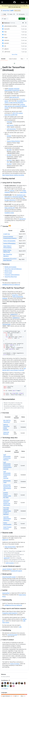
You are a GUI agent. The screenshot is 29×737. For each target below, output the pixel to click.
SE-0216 (9, 155)
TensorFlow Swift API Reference (13, 269)
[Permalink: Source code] (1, 533)
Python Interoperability (9, 240)
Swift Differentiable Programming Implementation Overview (7, 466)
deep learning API (14, 97)
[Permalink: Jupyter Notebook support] (1, 566)
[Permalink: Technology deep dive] (1, 438)
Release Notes (8, 270)
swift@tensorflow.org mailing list (11, 284)
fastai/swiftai (5, 593)
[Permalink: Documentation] (1, 399)
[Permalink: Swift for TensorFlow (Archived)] (1, 69)
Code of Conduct (14, 663)
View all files (14, 54)
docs (5, 34)
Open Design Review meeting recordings (13, 175)
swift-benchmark (11, 129)
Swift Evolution (10, 563)
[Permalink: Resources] (1, 264)
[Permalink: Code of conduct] (1, 640)
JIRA (20, 627)
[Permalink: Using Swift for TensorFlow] (1, 183)
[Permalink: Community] (1, 600)
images (5, 37)
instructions (22, 218)
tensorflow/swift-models (8, 577)
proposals (6, 43)
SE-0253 (9, 164)
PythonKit (9, 121)
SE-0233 (9, 160)
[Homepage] (14, 2)
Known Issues (8, 272)
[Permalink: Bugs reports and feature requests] (1, 608)
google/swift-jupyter (16, 570)
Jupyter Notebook (7, 569)
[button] (25, 331)
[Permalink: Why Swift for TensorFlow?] (1, 288)
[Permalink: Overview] (1, 413)
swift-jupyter (10, 125)
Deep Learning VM (9, 207)
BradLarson (7, 22)
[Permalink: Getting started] (1, 178)
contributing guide (12, 634)
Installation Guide (9, 212)
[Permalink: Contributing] (1, 630)
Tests (5, 31)
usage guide (23, 192)
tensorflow (6, 10)
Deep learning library (10, 546)
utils (5, 46)
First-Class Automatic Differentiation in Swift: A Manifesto (7, 511)
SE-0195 (9, 149)
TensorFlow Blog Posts (11, 276)
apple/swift (5, 539)
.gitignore (6, 48)
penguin (9, 136)
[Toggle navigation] (2, 2)
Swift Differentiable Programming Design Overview (7, 475)
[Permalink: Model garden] (1, 574)
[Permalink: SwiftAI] (1, 590)
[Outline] (27, 59)
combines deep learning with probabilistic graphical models (16, 106)
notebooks (6, 40)
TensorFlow (15, 295)
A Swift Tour (6, 234)
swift (11, 10)
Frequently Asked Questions (12, 274)
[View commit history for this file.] (26, 23)
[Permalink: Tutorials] (1, 226)
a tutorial (11, 190)
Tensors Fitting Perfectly (13, 141)
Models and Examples (10, 267)
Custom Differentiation (9, 243)
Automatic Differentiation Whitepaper (7, 518)
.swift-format (7, 51)
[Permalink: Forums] (1, 280)
